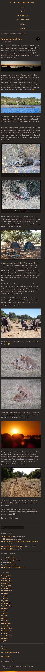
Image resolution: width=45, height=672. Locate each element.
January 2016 (5, 626)
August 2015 (5, 638)
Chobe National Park (11, 38)
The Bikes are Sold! (7, 536)
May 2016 (4, 616)
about (22, 11)
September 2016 (6, 606)
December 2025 (6, 581)
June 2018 (4, 598)
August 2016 (5, 608)
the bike (22, 24)
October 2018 (5, 588)
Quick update (5, 539)
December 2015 (6, 628)
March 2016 (5, 621)
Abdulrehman (5, 567)
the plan (22, 28)
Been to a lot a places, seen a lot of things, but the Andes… (20, 541)
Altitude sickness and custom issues (12, 546)
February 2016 (6, 623)
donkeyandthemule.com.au (10, 652)
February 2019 (6, 586)
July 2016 (4, 611)
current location (22, 15)
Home (22, 7)
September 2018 (6, 591)
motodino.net (5, 656)
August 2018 (5, 593)
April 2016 (4, 618)
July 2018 (4, 596)
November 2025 (6, 583)
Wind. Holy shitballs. (13, 560)
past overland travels (22, 19)
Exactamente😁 (6, 549)
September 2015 (6, 636)
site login (4, 649)
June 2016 (4, 613)
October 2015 (5, 633)
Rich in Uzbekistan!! (19, 567)
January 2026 (5, 578)
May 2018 (4, 601)
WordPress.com (6, 668)
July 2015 (4, 641)
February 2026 (6, 576)
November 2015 (6, 631)
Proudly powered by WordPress (11, 666)
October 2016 (5, 603)
